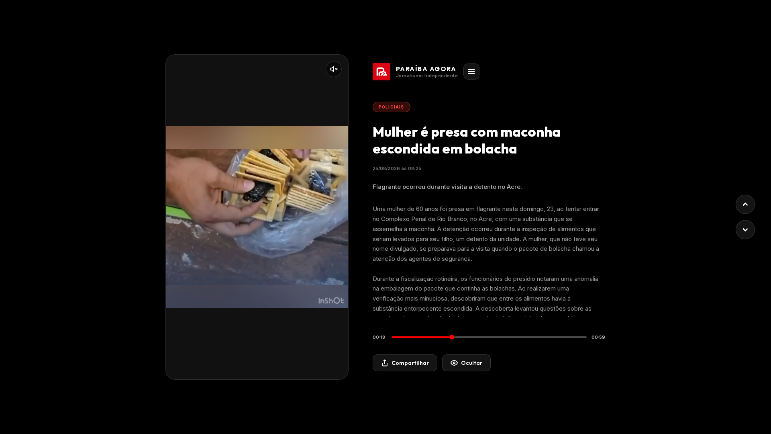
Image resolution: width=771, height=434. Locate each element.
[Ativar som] (334, 69)
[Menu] (471, 71)
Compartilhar (410, 362)
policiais (391, 106)
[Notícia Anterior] (745, 204)
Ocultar (471, 362)
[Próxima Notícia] (745, 230)
